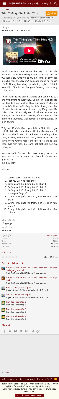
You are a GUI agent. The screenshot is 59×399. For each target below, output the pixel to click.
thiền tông (28, 21)
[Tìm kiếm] (55, 3)
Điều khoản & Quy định (12, 379)
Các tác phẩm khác (13, 263)
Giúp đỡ (48, 379)
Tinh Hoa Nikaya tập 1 (16, 316)
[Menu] (4, 3)
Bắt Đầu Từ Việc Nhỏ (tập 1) (18, 294)
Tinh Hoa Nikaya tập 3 (16, 301)
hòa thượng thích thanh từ (42, 17)
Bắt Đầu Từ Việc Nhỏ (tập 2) (18, 287)
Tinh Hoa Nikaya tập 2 (16, 309)
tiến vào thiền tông (42, 21)
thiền (19, 21)
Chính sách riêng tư (34, 379)
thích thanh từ (8, 21)
